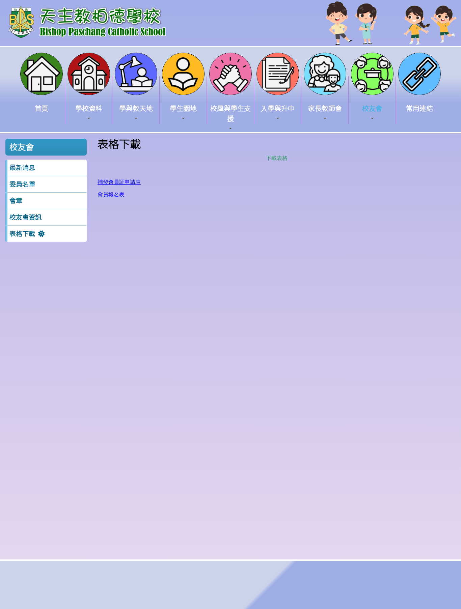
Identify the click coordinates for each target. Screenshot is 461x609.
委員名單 (22, 184)
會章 (15, 201)
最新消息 (22, 168)
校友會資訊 (25, 217)
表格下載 (22, 234)
